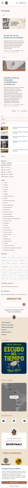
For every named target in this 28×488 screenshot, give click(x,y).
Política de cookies (14, 486)
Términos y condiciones (7, 325)
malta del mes (16, 266)
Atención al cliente (6, 332)
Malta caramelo (8, 232)
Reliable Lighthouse (15, 263)
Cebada (6, 194)
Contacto (3, 334)
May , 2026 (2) (6, 170)
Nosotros (3, 329)
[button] (12, 377)
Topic (5, 182)
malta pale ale (20, 257)
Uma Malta (20, 50)
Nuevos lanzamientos (9, 200)
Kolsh (9, 257)
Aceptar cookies (14, 482)
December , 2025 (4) (8, 176)
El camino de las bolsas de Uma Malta (13, 36)
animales (3, 269)
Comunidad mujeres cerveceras (12, 218)
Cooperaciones (7, 241)
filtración (25, 257)
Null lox (6, 203)
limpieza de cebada (21, 278)
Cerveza (4, 257)
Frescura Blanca (4, 275)
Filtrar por (3, 161)
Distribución (7, 209)
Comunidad (15, 50)
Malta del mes (7, 221)
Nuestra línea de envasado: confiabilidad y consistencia (11, 81)
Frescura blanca (8, 230)
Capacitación (8, 263)
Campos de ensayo (8, 196)
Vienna (3, 263)
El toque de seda (8, 212)
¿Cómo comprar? (5, 322)
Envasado (6, 223)
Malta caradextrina (9, 216)
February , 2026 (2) (8, 174)
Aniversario (7, 227)
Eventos (6, 225)
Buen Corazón (7, 234)
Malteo (5, 243)
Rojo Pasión (15, 260)
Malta (5, 191)
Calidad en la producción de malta (12, 248)
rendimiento (4, 260)
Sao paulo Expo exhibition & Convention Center (16, 272)
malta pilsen (13, 257)
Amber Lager (10, 260)
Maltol (5, 236)
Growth (6, 185)
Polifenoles (10, 275)
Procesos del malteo (9, 245)
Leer (4, 15)
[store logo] (6, 3)
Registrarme (22, 3)
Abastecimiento (8, 207)
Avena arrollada (8, 214)
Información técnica (21, 275)
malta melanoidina (4, 272)
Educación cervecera (9, 250)
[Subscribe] (24, 304)
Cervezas (6, 187)
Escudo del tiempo (8, 205)
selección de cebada (13, 278)
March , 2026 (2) (7, 172)
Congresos (22, 266)
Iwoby (5, 198)
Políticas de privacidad (7, 327)
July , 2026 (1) (6, 167)
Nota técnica (7, 239)
